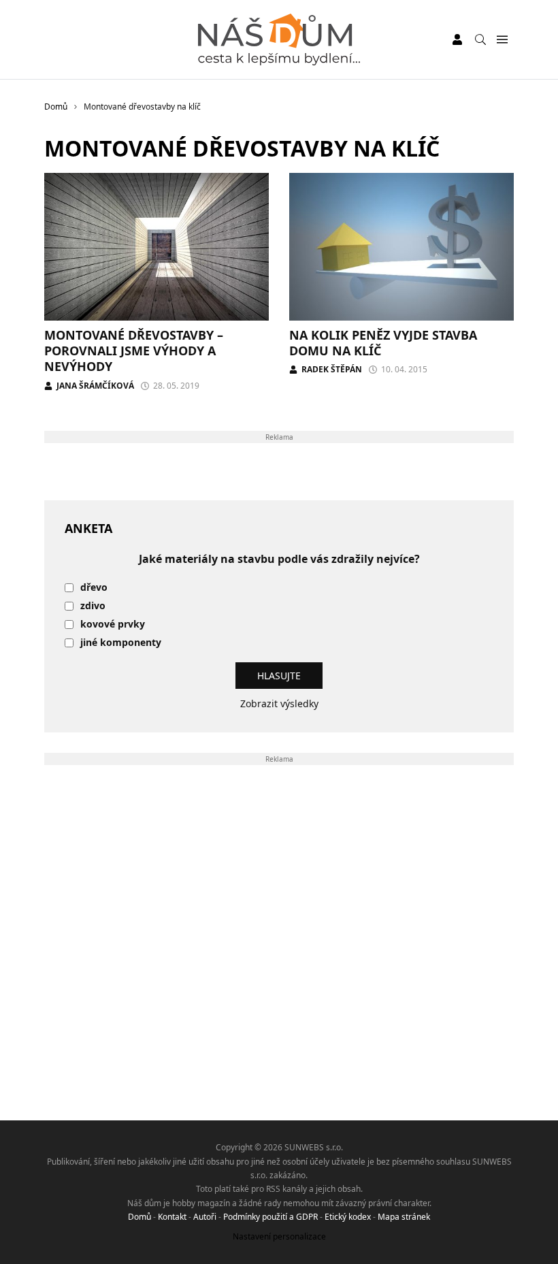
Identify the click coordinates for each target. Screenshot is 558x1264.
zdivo (92, 606)
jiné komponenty (120, 643)
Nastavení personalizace (279, 1236)
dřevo (94, 588)
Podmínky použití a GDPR (270, 1216)
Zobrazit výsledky (279, 703)
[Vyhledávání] (480, 39)
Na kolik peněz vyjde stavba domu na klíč (383, 343)
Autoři (204, 1216)
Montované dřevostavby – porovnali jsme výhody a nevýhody (133, 351)
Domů (139, 1216)
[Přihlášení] (457, 39)
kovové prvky (112, 624)
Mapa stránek (404, 1216)
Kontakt (172, 1216)
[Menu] (502, 40)
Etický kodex (348, 1216)
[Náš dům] (279, 39)
